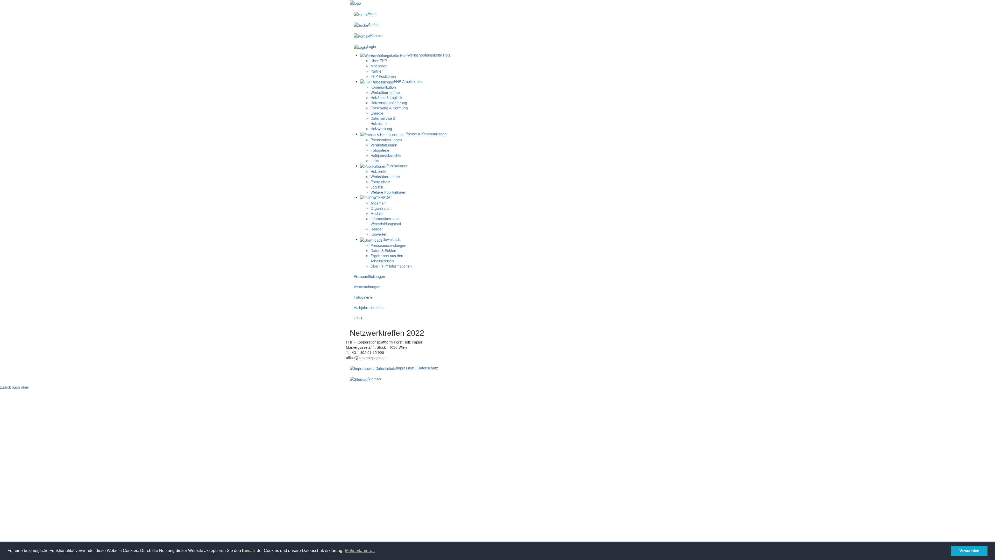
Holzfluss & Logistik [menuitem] (386, 97)
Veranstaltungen (367, 286)
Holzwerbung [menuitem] (381, 128)
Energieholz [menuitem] (380, 181)
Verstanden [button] (969, 551)
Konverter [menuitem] (379, 234)
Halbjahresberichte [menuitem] (386, 155)
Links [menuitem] (375, 160)
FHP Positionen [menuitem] (383, 76)
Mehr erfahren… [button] (360, 550)
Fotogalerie (363, 297)
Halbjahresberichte (369, 307)
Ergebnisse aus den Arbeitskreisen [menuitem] (387, 258)
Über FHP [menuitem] (379, 60)
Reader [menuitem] (377, 229)
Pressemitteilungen (369, 276)
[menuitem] (405, 55)
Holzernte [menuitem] (378, 171)
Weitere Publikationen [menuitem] (388, 192)
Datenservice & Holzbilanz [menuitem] (383, 121)
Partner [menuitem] (377, 71)
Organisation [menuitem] (381, 208)
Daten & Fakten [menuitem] (383, 250)
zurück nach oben (14, 387)
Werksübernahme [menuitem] (385, 92)
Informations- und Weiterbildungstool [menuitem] (386, 221)
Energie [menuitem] (377, 113)
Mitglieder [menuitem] (379, 65)
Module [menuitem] (377, 213)
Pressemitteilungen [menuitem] (386, 139)
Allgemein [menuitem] (379, 203)
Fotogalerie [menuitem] (380, 150)
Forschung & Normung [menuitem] (389, 107)
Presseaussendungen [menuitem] (388, 245)
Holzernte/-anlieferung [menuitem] (389, 102)
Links (358, 317)
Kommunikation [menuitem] (383, 87)
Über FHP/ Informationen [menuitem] (391, 266)
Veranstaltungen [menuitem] (384, 145)
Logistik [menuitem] (377, 187)
